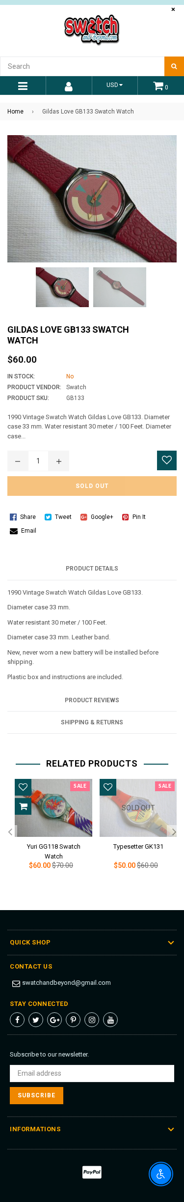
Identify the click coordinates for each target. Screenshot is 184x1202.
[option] (49, 832)
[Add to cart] (23, 806)
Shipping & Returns (92, 722)
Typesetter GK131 (138, 846)
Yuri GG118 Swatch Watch (53, 850)
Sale (80, 786)
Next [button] (174, 832)
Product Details (92, 568)
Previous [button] (9, 832)
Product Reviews (92, 700)
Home (15, 111)
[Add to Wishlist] (167, 460)
